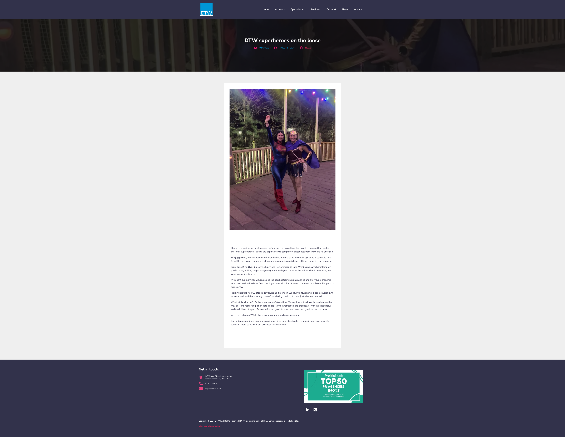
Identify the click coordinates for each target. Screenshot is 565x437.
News (345, 9)
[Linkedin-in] (307, 409)
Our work (331, 9)
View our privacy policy (209, 426)
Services (314, 9)
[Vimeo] (315, 409)
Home (266, 9)
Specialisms (297, 9)
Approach (280, 9)
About (357, 9)
